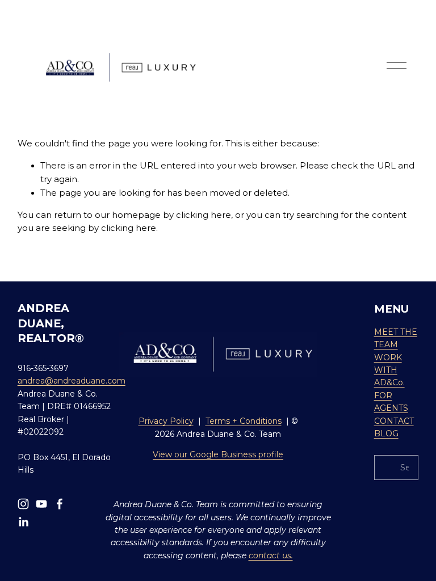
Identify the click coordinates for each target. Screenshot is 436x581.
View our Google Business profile (218, 454)
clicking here (203, 215)
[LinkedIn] (23, 522)
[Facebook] (59, 504)
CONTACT (394, 421)
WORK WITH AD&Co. (389, 370)
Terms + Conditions (244, 421)
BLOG (386, 433)
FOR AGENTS (391, 401)
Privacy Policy (166, 421)
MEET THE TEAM (395, 338)
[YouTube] (41, 504)
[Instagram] (23, 504)
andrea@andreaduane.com (71, 381)
